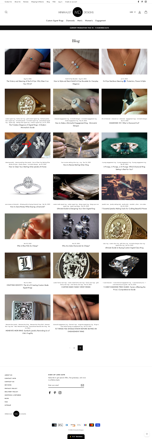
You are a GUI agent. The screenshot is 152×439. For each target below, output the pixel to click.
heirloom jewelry (44, 119)
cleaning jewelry (9, 162)
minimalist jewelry (20, 121)
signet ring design (75, 206)
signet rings (12, 122)
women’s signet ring (36, 122)
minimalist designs (75, 119)
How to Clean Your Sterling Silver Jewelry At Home (27, 167)
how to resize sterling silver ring (69, 162)
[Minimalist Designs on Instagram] (60, 392)
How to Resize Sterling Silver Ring (76, 165)
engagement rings (131, 119)
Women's (89, 20)
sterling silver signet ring (22, 122)
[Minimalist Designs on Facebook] (49, 392)
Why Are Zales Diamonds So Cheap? (76, 246)
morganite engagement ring (85, 324)
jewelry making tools (115, 204)
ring (81, 162)
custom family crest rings (60, 283)
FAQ (54, 2)
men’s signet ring (10, 121)
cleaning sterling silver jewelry (23, 162)
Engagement (100, 20)
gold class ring (124, 243)
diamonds (122, 119)
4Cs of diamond (106, 119)
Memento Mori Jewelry (11, 324)
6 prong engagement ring (124, 162)
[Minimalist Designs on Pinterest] (54, 392)
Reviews (25, 2)
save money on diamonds (12, 204)
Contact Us (8, 2)
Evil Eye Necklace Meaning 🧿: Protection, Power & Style (124, 81)
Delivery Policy (11, 392)
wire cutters (143, 204)
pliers (137, 204)
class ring (105, 243)
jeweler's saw (105, 204)
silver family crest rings (77, 284)
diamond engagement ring (62, 119)
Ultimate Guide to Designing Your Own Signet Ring (76, 208)
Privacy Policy (11, 388)
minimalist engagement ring (89, 119)
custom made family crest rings (76, 283)
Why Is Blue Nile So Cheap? (27, 246)
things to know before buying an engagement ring (80, 325)
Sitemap (8, 405)
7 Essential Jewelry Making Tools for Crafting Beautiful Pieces (124, 208)
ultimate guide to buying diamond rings (30, 204)
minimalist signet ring (32, 121)
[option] (76, 28)
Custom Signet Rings (54, 20)
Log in (60, 2)
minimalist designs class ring (137, 243)
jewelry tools (125, 204)
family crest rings (90, 283)
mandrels (132, 204)
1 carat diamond (107, 283)
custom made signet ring (59, 204)
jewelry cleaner (23, 164)
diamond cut (115, 119)
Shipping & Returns (37, 2)
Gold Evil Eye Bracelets (71, 79)
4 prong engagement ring (109, 162)
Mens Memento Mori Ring (21, 326)
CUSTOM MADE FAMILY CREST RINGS (76, 287)
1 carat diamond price (138, 283)
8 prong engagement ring (139, 162)
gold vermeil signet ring (32, 119)
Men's (79, 20)
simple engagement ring (71, 121)
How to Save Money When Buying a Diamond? (27, 207)
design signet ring (84, 204)
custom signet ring (10, 119)
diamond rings (73, 324)
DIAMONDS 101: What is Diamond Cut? (124, 123)
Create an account (71, 2)
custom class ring (114, 243)
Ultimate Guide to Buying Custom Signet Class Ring (124, 248)
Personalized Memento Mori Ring (38, 326)
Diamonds (70, 20)
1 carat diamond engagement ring (122, 283)
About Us (18, 2)
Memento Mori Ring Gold (37, 324)
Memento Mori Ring (24, 324)
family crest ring (21, 119)
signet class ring (120, 245)
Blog (48, 2)
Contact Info (10, 378)
